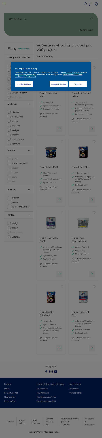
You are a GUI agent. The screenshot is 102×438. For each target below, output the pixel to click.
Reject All (78, 84)
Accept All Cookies (58, 84)
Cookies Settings (24, 84)
